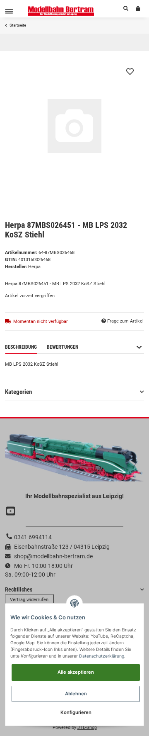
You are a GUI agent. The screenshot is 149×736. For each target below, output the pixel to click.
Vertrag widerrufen (29, 599)
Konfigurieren (75, 712)
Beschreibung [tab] (21, 347)
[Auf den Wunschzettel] (130, 71)
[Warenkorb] (138, 8)
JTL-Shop (87, 727)
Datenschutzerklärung (101, 656)
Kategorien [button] (18, 392)
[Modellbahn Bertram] (61, 11)
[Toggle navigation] (9, 11)
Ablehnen (76, 694)
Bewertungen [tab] (62, 347)
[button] (126, 8)
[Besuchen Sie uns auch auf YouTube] (11, 512)
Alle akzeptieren (76, 672)
